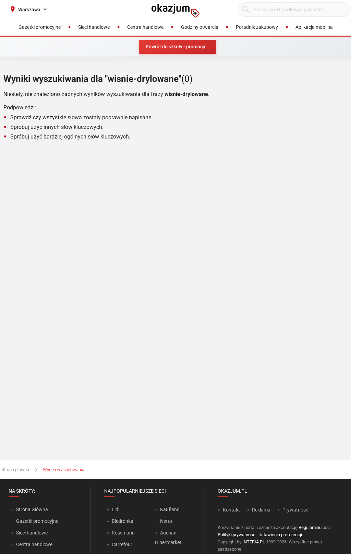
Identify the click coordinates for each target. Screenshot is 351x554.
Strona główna (15, 469)
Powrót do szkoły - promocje (176, 46)
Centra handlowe (34, 544)
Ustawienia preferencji (280, 534)
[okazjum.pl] (175, 10)
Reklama (261, 510)
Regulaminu (310, 527)
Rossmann (123, 532)
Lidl (115, 509)
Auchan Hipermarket (168, 537)
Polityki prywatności (237, 534)
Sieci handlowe (32, 532)
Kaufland (170, 509)
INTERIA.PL (253, 541)
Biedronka (122, 521)
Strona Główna (32, 509)
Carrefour (122, 544)
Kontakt (231, 510)
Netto (166, 521)
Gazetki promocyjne (37, 521)
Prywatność (295, 510)
